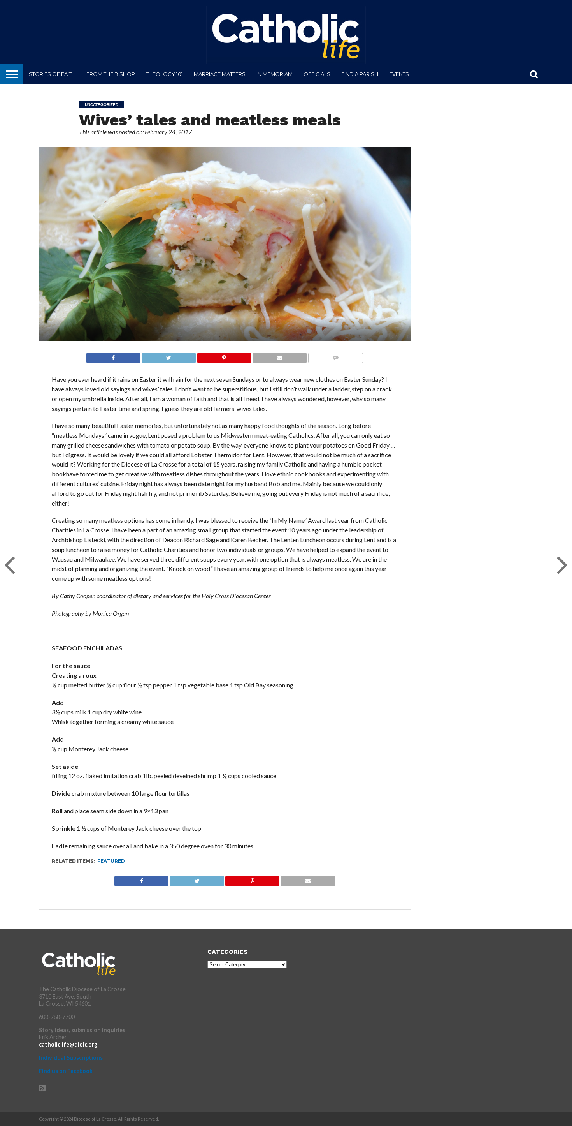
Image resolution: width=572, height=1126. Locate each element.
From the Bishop (110, 74)
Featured (111, 861)
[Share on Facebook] (113, 355)
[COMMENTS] (335, 355)
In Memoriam (274, 74)
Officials (317, 74)
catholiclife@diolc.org (68, 1044)
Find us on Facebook (66, 1071)
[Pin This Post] (224, 355)
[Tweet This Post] (169, 355)
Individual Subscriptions (71, 1057)
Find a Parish (359, 74)
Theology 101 (164, 74)
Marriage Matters (220, 74)
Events (399, 74)
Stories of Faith (52, 74)
